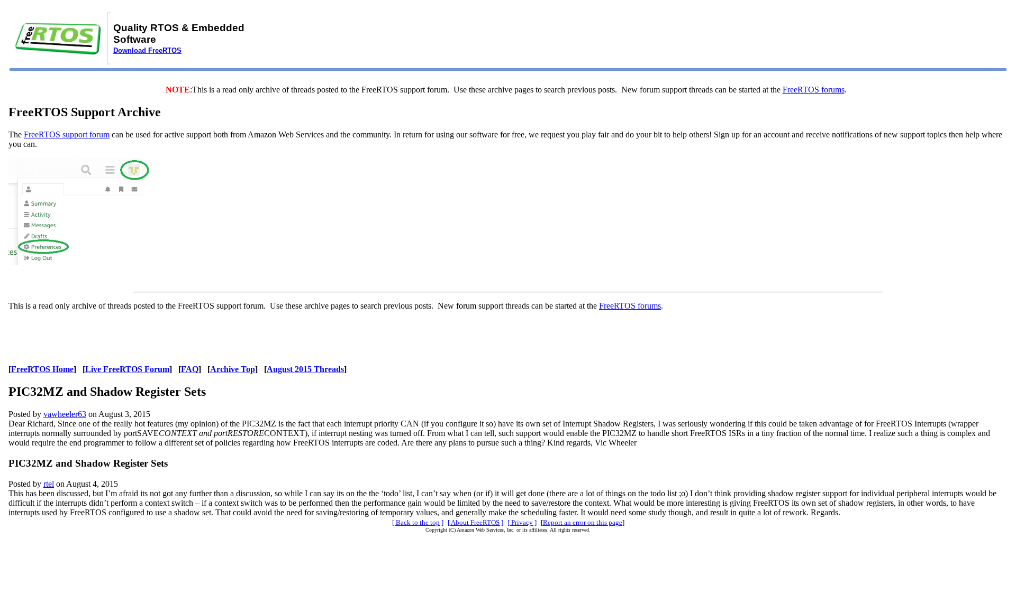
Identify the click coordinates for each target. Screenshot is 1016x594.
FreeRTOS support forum (67, 134)
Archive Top (232, 369)
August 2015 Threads (305, 369)
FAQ (189, 369)
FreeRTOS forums (814, 89)
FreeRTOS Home (42, 369)
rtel (48, 483)
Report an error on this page (582, 522)
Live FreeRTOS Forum (127, 369)
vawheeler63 (64, 414)
